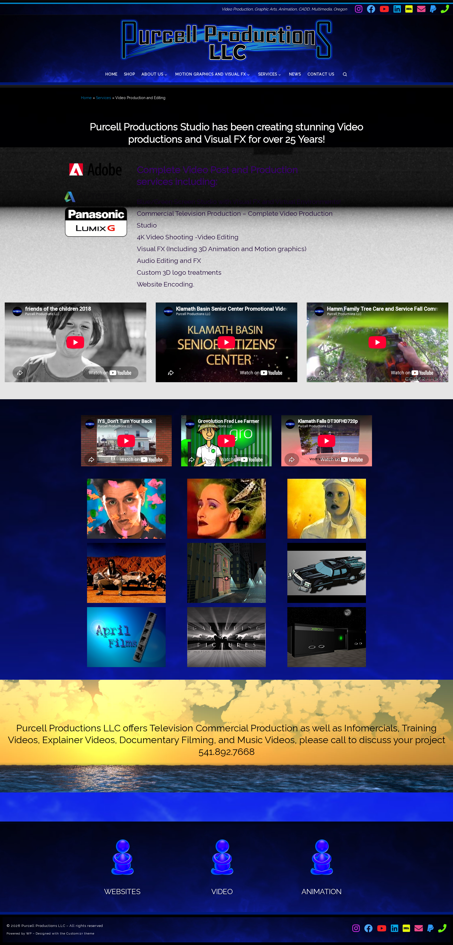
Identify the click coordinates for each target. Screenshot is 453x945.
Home (86, 98)
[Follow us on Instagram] (358, 9)
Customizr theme (80, 933)
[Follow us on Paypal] (433, 9)
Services (103, 98)
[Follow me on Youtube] (384, 9)
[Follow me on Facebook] (371, 9)
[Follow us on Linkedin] (397, 9)
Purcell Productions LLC (43, 926)
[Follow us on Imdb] (409, 9)
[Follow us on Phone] (445, 9)
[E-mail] (421, 9)
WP (29, 933)
